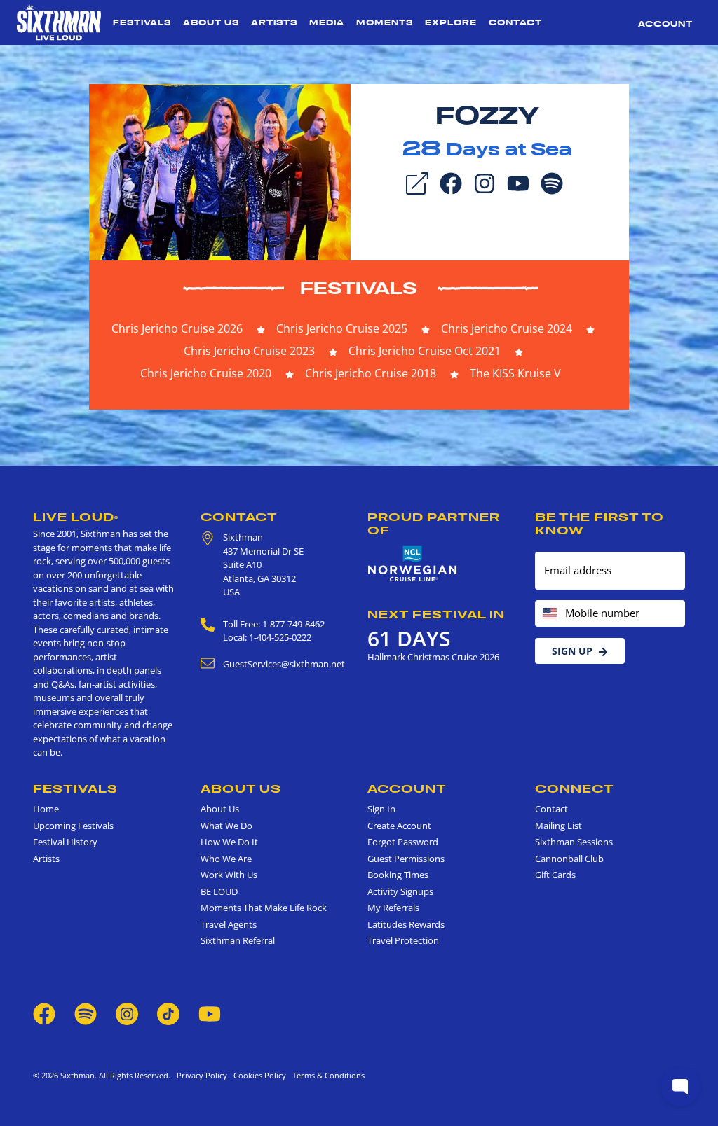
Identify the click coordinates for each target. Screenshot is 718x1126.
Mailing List (558, 825)
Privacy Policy (202, 1075)
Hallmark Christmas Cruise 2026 (433, 657)
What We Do (226, 825)
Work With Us (229, 874)
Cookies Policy (257, 1075)
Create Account (399, 825)
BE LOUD (219, 891)
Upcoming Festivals (73, 825)
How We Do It (229, 841)
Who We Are (226, 858)
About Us (211, 22)
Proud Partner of (433, 523)
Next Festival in (436, 614)
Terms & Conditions (326, 1075)
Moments (384, 22)
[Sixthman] (59, 22)
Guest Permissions (406, 858)
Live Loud (75, 517)
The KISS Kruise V (515, 373)
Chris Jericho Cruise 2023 (249, 351)
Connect (574, 788)
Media (326, 22)
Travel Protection (403, 940)
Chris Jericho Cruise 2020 (205, 373)
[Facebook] (451, 182)
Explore (451, 22)
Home (46, 808)
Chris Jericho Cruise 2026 (177, 328)
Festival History (65, 841)
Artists (274, 22)
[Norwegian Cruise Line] (412, 564)
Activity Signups (400, 891)
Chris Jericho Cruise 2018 (370, 373)
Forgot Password (402, 841)
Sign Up (572, 651)
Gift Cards (555, 874)
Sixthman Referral (238, 940)
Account (665, 24)
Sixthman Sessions (574, 841)
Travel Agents (229, 924)
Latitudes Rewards (406, 924)
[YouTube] (518, 182)
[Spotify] (552, 182)
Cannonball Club (569, 858)
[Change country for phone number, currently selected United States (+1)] (549, 614)
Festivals (142, 22)
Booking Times (397, 874)
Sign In (381, 808)
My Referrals (393, 907)
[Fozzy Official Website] (220, 171)
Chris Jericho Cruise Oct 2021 (424, 351)
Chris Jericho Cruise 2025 (341, 328)
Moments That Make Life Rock (264, 907)
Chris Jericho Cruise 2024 (506, 328)
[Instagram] (484, 182)
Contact (515, 22)
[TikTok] (169, 1012)
